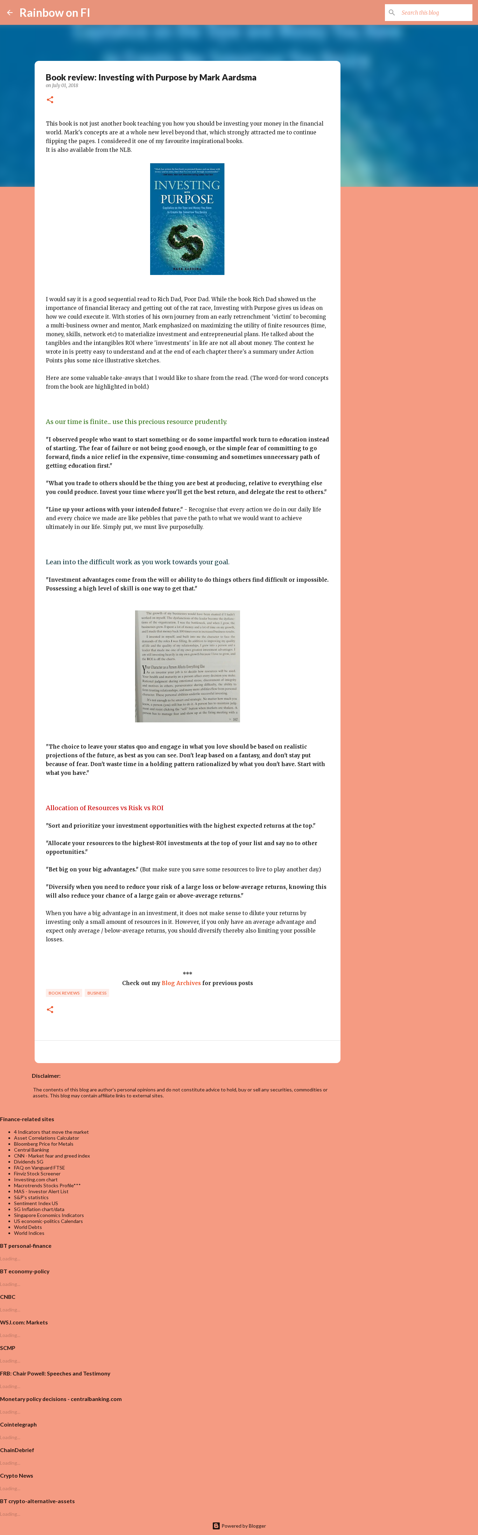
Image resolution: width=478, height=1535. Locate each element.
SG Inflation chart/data (39, 1209)
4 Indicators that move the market (51, 1132)
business (96, 993)
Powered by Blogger (243, 1526)
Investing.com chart (36, 1179)
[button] (50, 100)
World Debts (28, 1227)
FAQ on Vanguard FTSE (39, 1167)
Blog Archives (181, 983)
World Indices (29, 1233)
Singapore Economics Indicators (49, 1215)
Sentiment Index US (36, 1203)
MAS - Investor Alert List (41, 1191)
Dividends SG (28, 1162)
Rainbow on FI (55, 12)
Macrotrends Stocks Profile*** (47, 1185)
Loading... (10, 1258)
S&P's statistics (31, 1197)
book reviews (64, 993)
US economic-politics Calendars (48, 1221)
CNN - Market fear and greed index (52, 1156)
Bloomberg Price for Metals (43, 1144)
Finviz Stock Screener (37, 1173)
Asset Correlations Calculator (46, 1138)
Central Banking (31, 1150)
